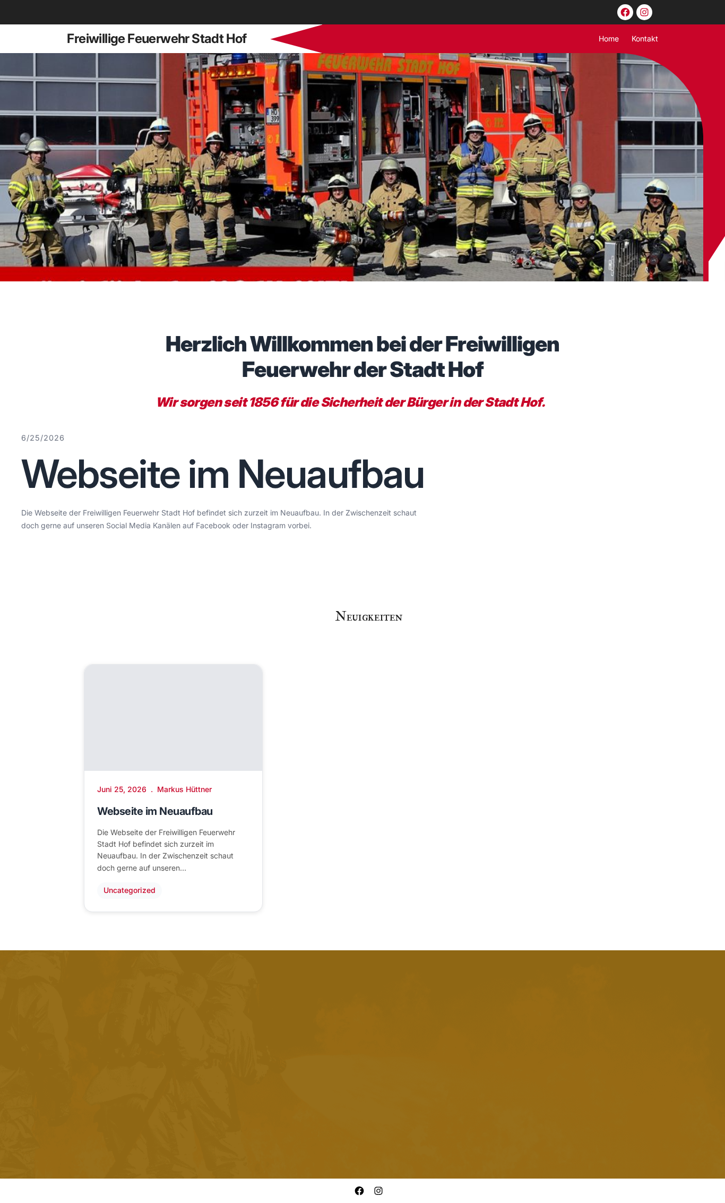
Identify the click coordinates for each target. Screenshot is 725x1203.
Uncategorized (129, 890)
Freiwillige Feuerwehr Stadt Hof (156, 38)
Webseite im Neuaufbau (222, 474)
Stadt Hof (513, 402)
